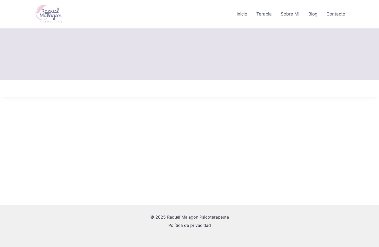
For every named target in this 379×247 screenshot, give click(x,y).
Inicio (242, 14)
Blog (312, 14)
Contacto (335, 14)
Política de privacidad (189, 225)
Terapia (264, 14)
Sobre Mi (290, 14)
